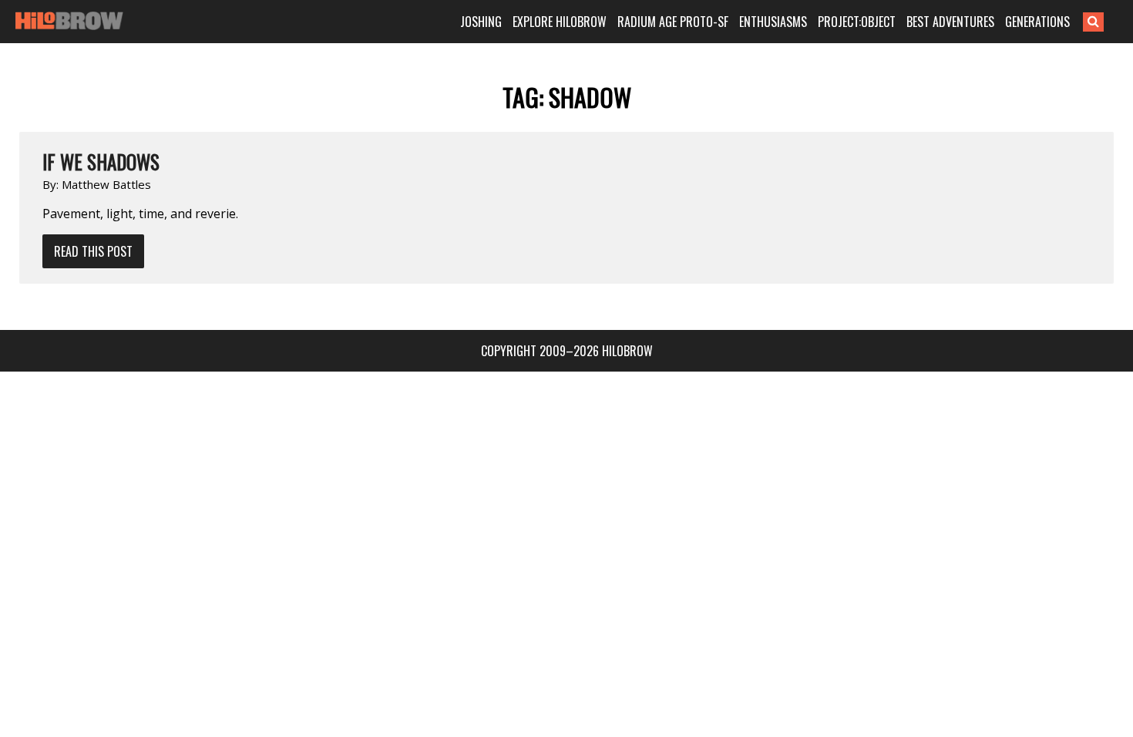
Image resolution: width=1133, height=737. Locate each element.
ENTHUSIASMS (773, 21)
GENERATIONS (1037, 21)
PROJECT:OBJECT (857, 21)
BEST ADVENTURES (950, 21)
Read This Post (93, 251)
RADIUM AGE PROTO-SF (672, 21)
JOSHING (481, 21)
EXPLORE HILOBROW (560, 21)
